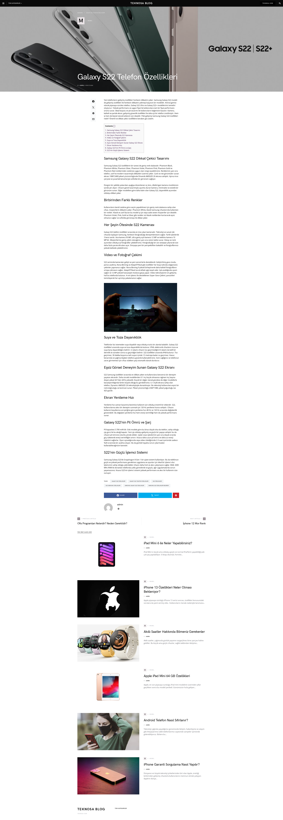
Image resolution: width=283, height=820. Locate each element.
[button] (114, 126)
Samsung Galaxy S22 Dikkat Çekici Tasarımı (122, 130)
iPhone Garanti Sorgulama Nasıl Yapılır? (172, 765)
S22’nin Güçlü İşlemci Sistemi (117, 150)
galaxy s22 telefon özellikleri (139, 481)
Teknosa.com (267, 3)
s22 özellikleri (157, 481)
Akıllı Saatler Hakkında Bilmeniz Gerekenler (174, 632)
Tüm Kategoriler (121, 808)
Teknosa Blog (141, 3)
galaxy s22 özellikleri (118, 481)
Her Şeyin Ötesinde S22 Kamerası (118, 135)
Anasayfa (80, 13)
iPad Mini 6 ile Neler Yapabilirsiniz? (168, 543)
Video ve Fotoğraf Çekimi (115, 138)
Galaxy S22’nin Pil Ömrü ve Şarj (118, 148)
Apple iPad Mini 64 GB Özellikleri (167, 676)
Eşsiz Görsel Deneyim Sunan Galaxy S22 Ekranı (124, 143)
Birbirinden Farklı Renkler (115, 133)
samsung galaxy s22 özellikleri (134, 485)
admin (81, 85)
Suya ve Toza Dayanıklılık (115, 140)
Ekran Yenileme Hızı (113, 145)
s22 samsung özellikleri (113, 485)
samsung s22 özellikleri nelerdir (158, 485)
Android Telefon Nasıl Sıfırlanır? (166, 720)
